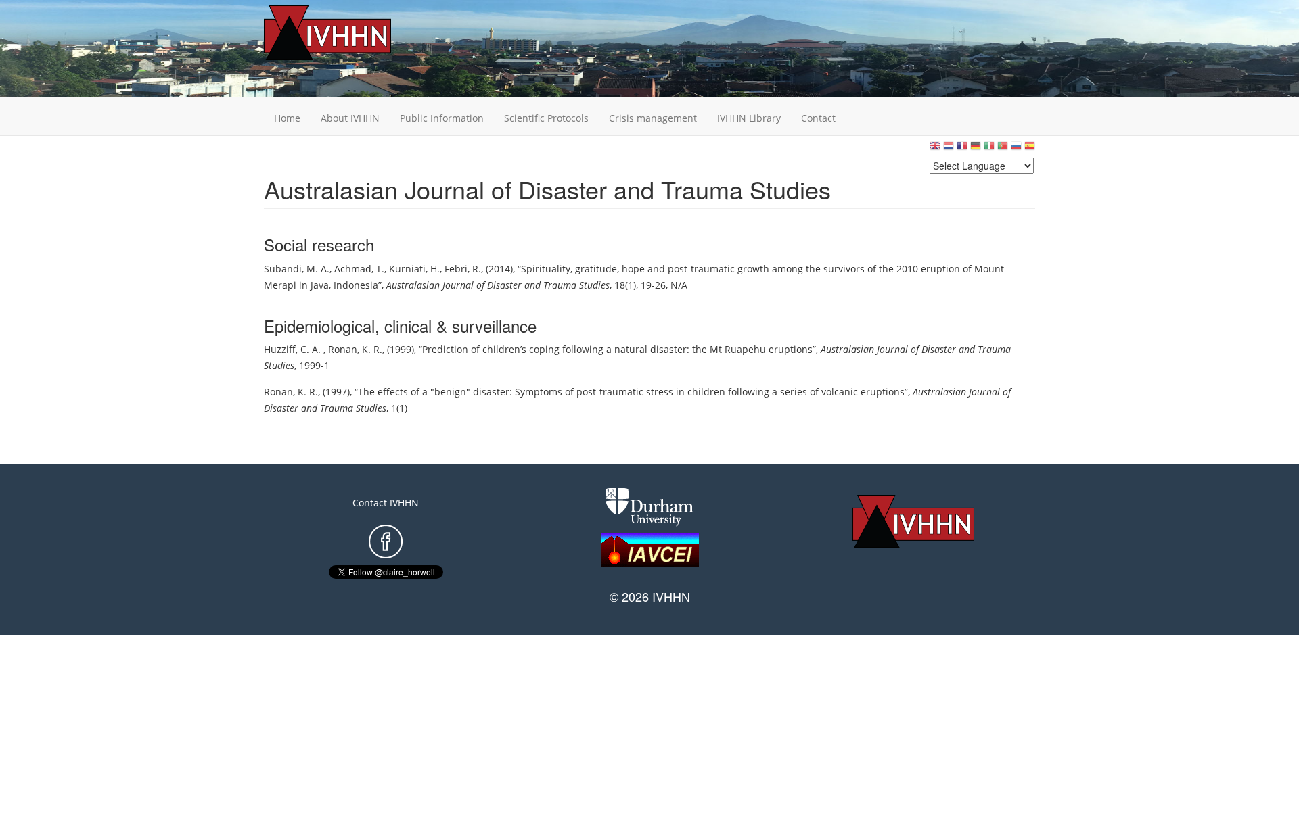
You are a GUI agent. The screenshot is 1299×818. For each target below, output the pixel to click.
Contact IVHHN (385, 502)
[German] (975, 149)
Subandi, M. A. (296, 268)
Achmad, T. (359, 268)
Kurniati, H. (414, 268)
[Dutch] (948, 149)
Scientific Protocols (546, 118)
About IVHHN (350, 118)
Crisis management (653, 118)
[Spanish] (1029, 149)
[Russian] (1016, 149)
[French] (962, 149)
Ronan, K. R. (355, 349)
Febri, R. (463, 268)
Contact (818, 118)
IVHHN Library (749, 118)
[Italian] (989, 149)
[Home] (348, 32)
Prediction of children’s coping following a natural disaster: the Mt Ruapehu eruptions (617, 349)
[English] (935, 149)
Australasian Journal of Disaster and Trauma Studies (498, 285)
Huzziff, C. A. (293, 349)
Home (287, 118)
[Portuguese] (1002, 149)
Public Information (442, 118)
